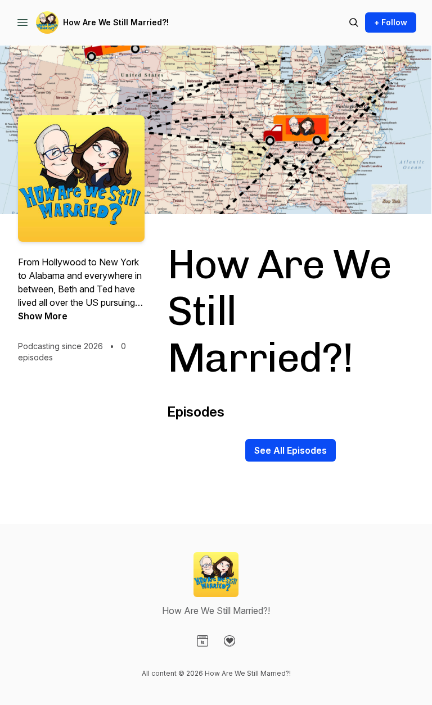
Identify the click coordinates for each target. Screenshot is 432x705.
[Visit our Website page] (202, 641)
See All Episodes (290, 450)
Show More (43, 316)
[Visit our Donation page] (229, 641)
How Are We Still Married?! (116, 22)
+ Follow (390, 22)
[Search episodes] (353, 22)
